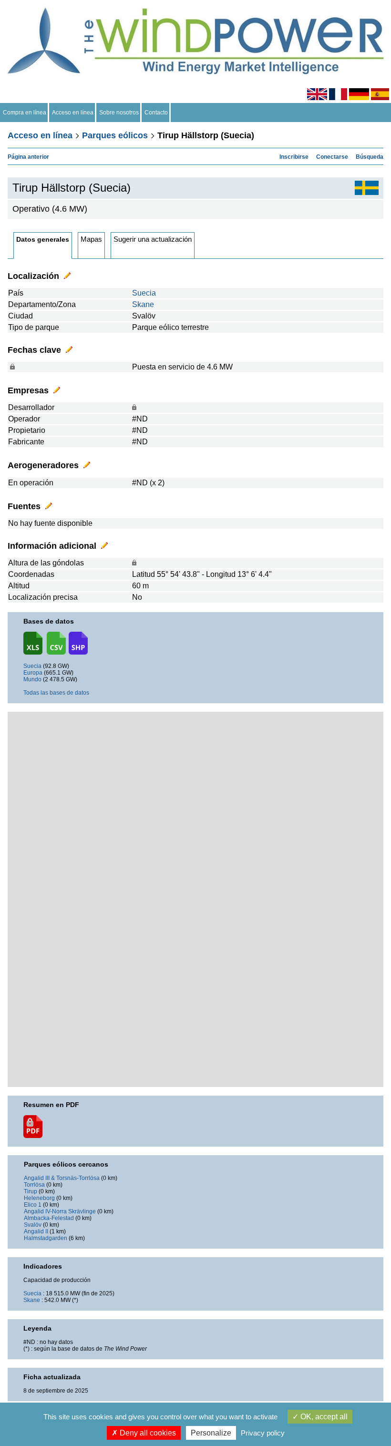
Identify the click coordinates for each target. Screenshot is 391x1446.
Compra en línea (24, 112)
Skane (143, 304)
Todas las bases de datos (56, 692)
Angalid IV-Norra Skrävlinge (60, 1211)
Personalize (211, 1433)
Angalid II (36, 1231)
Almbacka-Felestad (49, 1218)
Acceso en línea (72, 112)
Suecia (144, 293)
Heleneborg (39, 1198)
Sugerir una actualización (152, 239)
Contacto (156, 112)
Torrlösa (34, 1184)
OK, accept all (323, 1417)
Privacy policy (263, 1433)
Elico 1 (32, 1204)
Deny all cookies (147, 1433)
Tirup (30, 1191)
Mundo (32, 679)
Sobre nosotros (119, 112)
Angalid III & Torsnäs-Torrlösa (62, 1178)
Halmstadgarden (45, 1238)
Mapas (91, 239)
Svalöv (32, 1224)
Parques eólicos (115, 135)
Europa (32, 672)
